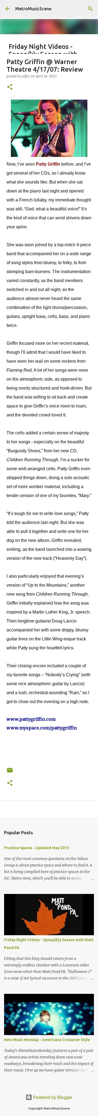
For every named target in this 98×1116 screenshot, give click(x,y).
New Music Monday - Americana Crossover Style (47, 1040)
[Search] (90, 8)
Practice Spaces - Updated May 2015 (36, 848)
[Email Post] (10, 772)
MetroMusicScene (33, 8)
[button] (10, 87)
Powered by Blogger (52, 1097)
